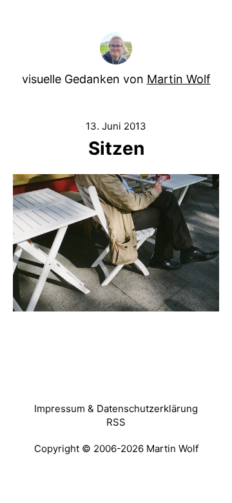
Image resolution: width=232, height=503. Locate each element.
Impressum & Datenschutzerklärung (116, 408)
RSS (116, 422)
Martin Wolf (179, 79)
